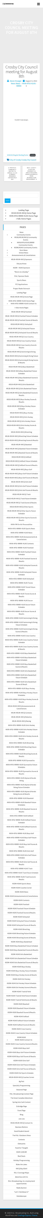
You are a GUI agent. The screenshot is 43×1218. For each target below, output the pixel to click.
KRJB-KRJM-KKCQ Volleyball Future (21, 328)
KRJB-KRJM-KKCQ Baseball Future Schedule (21, 449)
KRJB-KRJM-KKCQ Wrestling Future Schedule (21, 436)
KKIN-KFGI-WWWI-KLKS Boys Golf (21, 833)
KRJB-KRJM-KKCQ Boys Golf (21, 469)
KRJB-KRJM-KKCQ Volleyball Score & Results (21, 333)
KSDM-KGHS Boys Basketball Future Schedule (21, 946)
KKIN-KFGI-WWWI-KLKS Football (21, 548)
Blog (21, 1114)
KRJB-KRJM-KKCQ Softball (21, 457)
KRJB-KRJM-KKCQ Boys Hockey (21, 413)
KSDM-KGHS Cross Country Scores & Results (21, 1044)
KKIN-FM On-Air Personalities (21, 524)
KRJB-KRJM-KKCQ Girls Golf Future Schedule (21, 486)
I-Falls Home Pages (23, 218)
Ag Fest (21, 1081)
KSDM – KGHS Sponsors (21, 268)
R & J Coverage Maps (21, 1173)
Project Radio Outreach (21, 288)
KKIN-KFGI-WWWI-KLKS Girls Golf (21, 851)
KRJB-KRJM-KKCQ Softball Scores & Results (21, 465)
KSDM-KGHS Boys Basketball (21, 942)
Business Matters (21, 1127)
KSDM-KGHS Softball (21, 1016)
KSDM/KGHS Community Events (25, 247)
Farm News (24, 250)
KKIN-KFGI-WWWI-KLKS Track (21, 868)
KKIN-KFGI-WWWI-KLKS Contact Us (24, 303)
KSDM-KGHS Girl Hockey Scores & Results (21, 987)
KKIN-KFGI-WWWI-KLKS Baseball (21, 798)
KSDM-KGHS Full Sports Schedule (21, 1073)
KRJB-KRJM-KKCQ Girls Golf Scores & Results (21, 490)
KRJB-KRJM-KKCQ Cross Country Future (21, 341)
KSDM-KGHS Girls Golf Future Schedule (21, 1065)
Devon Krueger (15, 81)
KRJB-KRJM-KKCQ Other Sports (21, 507)
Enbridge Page (21, 1106)
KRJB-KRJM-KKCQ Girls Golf (21, 482)
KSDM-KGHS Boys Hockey (21, 967)
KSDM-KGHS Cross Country (21, 1029)
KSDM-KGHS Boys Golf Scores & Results (21, 1056)
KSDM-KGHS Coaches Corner (21, 888)
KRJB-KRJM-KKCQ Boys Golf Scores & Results (21, 478)
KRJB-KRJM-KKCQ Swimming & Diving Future (21, 356)
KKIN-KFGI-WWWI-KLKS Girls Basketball (21, 671)
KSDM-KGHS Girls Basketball (21, 954)
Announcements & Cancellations (23, 255)
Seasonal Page (21, 1090)
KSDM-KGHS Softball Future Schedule (21, 1021)
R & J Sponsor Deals (21, 276)
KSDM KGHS (21, 1037)
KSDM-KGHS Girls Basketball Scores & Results (21, 962)
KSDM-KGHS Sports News (21, 884)
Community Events (24, 235)
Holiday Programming (21, 1160)
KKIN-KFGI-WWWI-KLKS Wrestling (21, 743)
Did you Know (21, 264)
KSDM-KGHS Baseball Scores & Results (21, 1012)
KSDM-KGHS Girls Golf (21, 1060)
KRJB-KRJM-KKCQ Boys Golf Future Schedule (21, 474)
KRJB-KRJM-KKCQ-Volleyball (21, 324)
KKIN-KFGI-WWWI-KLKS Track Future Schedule (21, 873)
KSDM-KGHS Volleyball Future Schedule (21, 921)
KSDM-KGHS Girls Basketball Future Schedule (21, 958)
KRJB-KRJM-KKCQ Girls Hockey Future (21, 421)
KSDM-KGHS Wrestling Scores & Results (21, 938)
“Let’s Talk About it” (21, 1192)
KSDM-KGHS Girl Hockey (21, 979)
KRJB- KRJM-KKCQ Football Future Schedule (21, 316)
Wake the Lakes (21, 1164)
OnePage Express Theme (27, 1215)
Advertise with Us (21, 1177)
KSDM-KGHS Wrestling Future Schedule (21, 933)
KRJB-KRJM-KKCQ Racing (21, 721)
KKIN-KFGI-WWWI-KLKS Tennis (21, 583)
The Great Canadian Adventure (22, 1098)
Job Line (21, 1119)
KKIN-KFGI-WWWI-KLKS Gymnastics (21, 760)
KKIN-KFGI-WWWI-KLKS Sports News (21, 528)
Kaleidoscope (21, 1196)
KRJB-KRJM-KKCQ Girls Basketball (21, 384)
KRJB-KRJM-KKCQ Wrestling (21, 432)
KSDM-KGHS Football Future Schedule (21, 908)
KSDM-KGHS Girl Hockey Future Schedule (21, 983)
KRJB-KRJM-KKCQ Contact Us (22, 1123)
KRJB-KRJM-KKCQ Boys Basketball (21, 367)
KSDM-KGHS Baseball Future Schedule (21, 1008)
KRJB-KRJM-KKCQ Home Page (23, 213)
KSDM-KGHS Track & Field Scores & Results (21, 1000)
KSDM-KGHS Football (21, 904)
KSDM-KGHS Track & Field (21, 991)
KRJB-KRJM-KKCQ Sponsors (21, 259)
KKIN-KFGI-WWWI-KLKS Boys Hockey (21, 688)
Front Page (21, 1110)
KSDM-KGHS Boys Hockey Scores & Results (21, 975)
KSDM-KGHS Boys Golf (21, 1048)
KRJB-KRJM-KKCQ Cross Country (21, 337)
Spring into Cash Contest (22, 1102)
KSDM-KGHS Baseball (21, 1004)
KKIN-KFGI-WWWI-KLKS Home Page (23, 216)
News (13, 83)
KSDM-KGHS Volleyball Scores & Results (21, 925)
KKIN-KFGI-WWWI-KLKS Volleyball (21, 579)
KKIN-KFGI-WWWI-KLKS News (21, 533)
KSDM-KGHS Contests (21, 900)
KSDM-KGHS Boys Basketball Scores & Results (21, 950)
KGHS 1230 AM (21, 1152)
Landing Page (23, 210)
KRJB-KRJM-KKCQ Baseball (21, 444)
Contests (21, 1139)
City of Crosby (15, 160)
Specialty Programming (21, 1085)
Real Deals (21, 1156)
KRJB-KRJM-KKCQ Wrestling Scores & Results (21, 440)
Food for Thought (21, 1148)
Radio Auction (21, 1188)
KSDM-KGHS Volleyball (21, 917)
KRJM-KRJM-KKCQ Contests (21, 713)
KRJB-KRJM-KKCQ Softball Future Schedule (21, 461)
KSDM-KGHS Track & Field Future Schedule (21, 996)
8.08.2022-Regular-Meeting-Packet (17, 155)
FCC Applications (21, 284)
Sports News (21, 280)
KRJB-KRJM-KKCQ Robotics (21, 717)
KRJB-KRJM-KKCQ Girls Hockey (21, 417)
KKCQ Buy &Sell (21, 1168)
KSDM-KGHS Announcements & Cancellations (21, 896)
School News (23, 253)
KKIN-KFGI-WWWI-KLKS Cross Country (21, 636)
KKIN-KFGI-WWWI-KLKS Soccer (21, 600)
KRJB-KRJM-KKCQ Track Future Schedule (21, 498)
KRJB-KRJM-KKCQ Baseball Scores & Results (21, 453)
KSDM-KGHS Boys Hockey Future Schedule (21, 971)
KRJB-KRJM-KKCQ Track (21, 494)
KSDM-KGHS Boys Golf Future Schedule (22, 1052)
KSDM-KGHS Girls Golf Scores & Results (21, 1069)
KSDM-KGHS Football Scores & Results (21, 913)
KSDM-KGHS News (21, 892)
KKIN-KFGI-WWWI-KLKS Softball (21, 816)
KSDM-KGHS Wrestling (21, 929)
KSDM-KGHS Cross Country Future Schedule (21, 1033)
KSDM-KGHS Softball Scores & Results (21, 1025)
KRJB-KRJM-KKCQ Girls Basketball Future (21, 388)
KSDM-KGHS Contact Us (23, 1040)
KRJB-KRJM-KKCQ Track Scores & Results (21, 503)
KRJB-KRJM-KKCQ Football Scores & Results (21, 320)
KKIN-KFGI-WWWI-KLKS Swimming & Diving (21, 618)
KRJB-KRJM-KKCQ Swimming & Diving (22, 352)
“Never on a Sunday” (21, 272)
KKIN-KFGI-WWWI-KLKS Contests (21, 543)
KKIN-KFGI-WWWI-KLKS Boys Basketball (21, 653)
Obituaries (21, 1144)
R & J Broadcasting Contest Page (21, 1094)
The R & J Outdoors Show (21, 1135)
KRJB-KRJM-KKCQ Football (21, 312)
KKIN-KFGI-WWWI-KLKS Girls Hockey (21, 725)
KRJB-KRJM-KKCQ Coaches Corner (21, 1077)
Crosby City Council (28, 160)
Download (33, 155)
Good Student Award (21, 1131)
